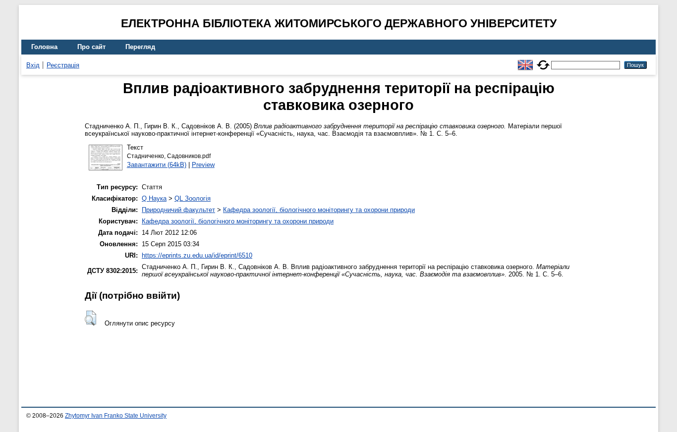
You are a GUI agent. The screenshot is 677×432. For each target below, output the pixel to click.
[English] (525, 60)
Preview (203, 164)
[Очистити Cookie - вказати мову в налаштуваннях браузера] (543, 60)
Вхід (33, 65)
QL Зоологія (192, 198)
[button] (90, 318)
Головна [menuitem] (44, 47)
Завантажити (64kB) (156, 164)
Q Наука (154, 198)
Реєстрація (63, 65)
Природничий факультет (178, 210)
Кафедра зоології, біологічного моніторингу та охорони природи (319, 210)
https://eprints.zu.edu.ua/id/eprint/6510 (197, 255)
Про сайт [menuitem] (91, 47)
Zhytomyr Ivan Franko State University (116, 416)
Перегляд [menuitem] (140, 47)
